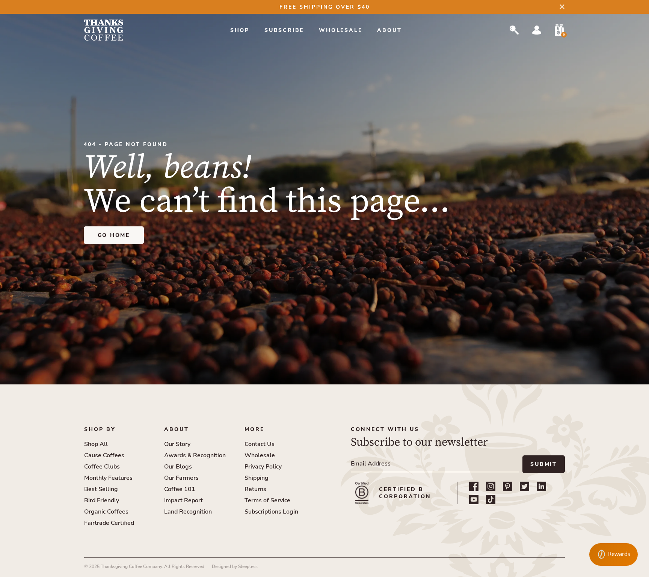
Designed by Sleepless (235, 566)
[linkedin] (541, 486)
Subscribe (284, 30)
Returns (255, 489)
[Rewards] (613, 554)
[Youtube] (473, 499)
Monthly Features (108, 478)
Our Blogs (178, 467)
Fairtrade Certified (109, 523)
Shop (239, 30)
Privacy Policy (263, 467)
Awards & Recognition (195, 455)
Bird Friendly (101, 500)
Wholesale (340, 30)
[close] (562, 6)
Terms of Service (267, 500)
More (254, 429)
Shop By (100, 429)
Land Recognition (188, 512)
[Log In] (536, 30)
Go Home (114, 235)
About (389, 30)
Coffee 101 (179, 489)
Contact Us (260, 444)
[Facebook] (473, 486)
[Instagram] (490, 486)
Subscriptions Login (271, 512)
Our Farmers (181, 478)
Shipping (257, 478)
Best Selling (101, 489)
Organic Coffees (106, 512)
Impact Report (183, 500)
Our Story (177, 444)
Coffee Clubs (102, 467)
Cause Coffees (104, 455)
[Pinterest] (507, 486)
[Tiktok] (490, 499)
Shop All (96, 444)
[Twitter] (524, 486)
